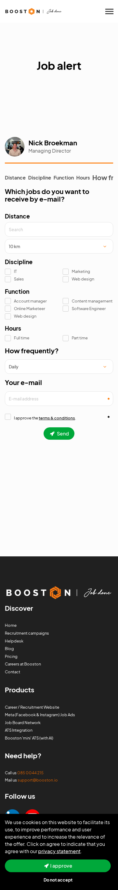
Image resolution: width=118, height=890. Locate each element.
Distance (15, 177)
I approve (61, 865)
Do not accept (58, 879)
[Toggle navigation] (110, 11)
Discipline (39, 177)
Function (64, 177)
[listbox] (59, 246)
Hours (83, 177)
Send (62, 433)
